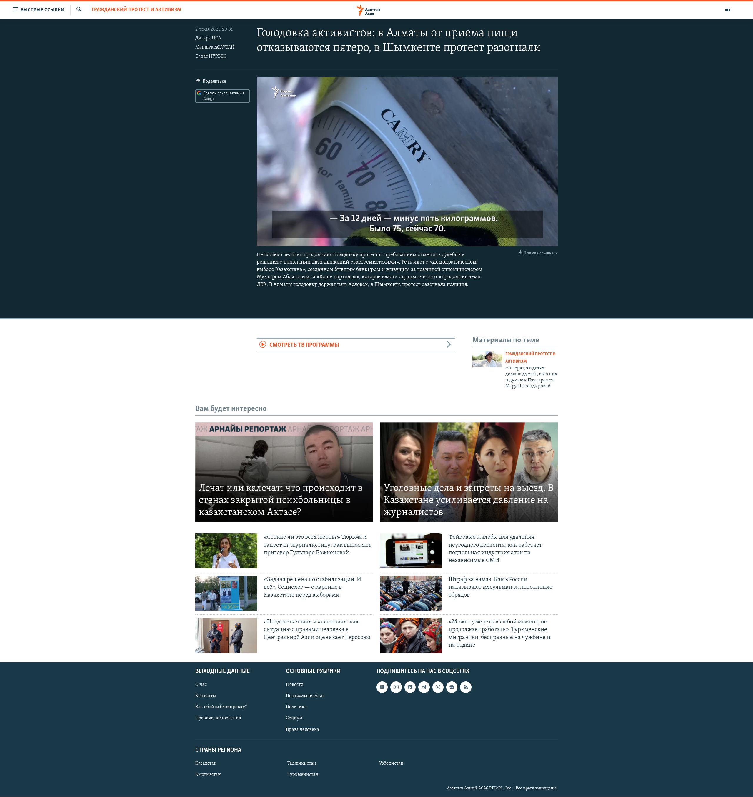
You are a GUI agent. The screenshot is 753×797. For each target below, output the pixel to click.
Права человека (302, 729)
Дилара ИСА (208, 38)
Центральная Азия (305, 695)
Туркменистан (303, 774)
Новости (295, 684)
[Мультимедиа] (728, 10)
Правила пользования (218, 718)
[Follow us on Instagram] (396, 687)
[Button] (211, 82)
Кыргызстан (208, 774)
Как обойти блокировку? (221, 707)
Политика (296, 707)
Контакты (205, 695)
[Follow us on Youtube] (382, 687)
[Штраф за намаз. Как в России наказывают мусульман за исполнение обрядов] (411, 593)
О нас (201, 684)
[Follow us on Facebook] (410, 687)
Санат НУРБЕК (210, 56)
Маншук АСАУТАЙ (214, 47)
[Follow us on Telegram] (423, 687)
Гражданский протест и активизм (136, 10)
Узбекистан (391, 763)
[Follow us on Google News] (451, 687)
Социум (294, 718)
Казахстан (206, 763)
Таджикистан (301, 763)
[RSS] (465, 687)
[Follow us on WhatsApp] (438, 687)
